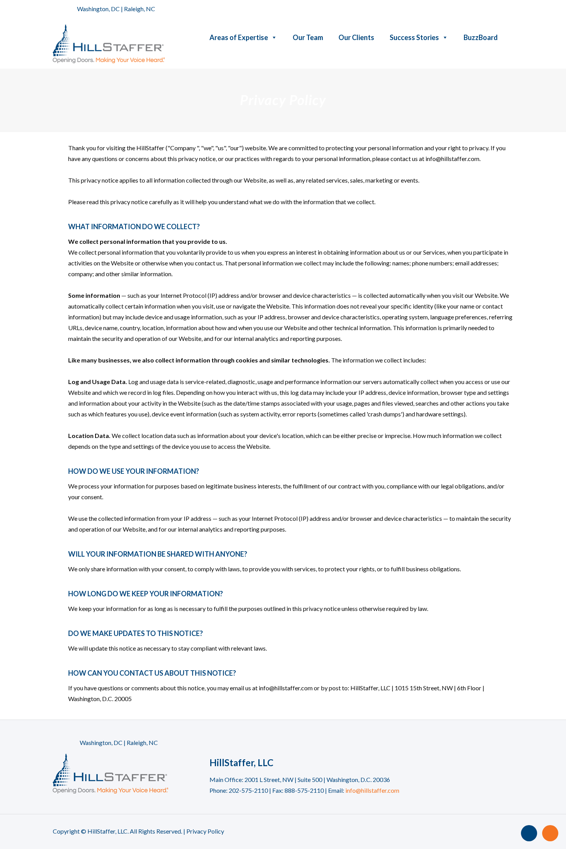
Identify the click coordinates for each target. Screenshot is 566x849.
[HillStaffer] (109, 43)
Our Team (308, 37)
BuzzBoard (481, 37)
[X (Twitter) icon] (499, 9)
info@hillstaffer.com (372, 790)
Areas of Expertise (238, 37)
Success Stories (414, 37)
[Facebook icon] (489, 9)
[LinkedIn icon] (509, 9)
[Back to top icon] (529, 833)
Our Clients (356, 37)
